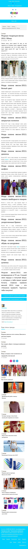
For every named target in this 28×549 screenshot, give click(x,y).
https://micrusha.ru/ (8, 322)
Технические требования (17, 530)
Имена (9, 5)
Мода (3, 539)
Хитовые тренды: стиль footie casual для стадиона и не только (10, 416)
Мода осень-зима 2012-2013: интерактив (9, 436)
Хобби (19, 542)
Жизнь (14, 542)
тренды (4, 33)
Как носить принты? (7, 379)
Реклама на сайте (5, 530)
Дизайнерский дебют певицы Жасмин (9, 397)
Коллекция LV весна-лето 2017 (10, 455)
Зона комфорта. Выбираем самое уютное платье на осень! (10, 493)
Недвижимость (22, 545)
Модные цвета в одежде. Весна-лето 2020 (8, 473)
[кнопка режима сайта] (12, 16)
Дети (19, 539)
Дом (11, 542)
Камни (12, 5)
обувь (18, 246)
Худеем (8, 539)
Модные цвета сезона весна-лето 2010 (9, 513)
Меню (13, 21)
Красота (24, 542)
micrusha (4, 308)
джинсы (6, 159)
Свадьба (24, 539)
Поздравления (18, 5)
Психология (14, 539)
